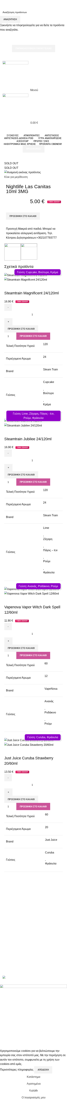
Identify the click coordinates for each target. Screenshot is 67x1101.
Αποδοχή (43, 1069)
